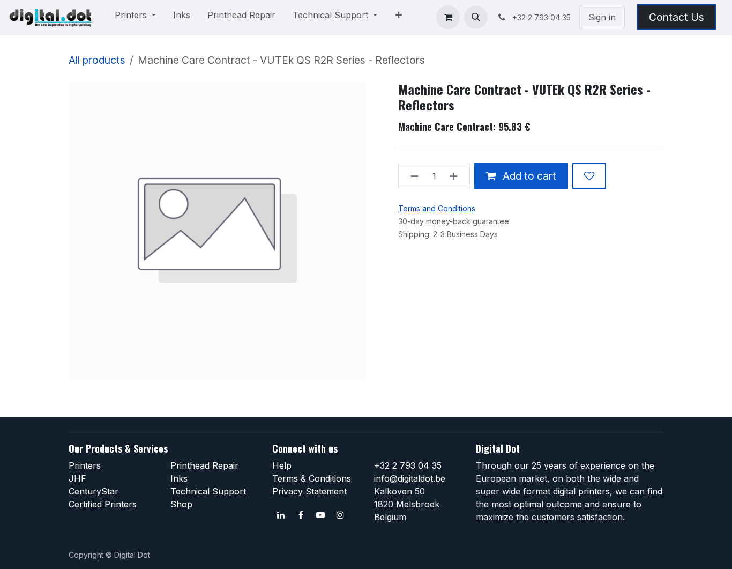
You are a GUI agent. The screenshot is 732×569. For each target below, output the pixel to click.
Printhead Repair (204, 465)
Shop (181, 504)
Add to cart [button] (528, 175)
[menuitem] (135, 17)
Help (282, 465)
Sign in (602, 17)
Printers (85, 465)
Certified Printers (103, 504)
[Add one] (456, 176)
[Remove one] (411, 176)
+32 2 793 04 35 (408, 465)
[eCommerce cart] (448, 17)
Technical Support (208, 491)
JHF (77, 478)
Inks (179, 478)
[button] (476, 17)
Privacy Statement (309, 491)
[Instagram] (340, 514)
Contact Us (676, 17)
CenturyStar (93, 491)
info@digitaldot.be (409, 478)
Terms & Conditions (311, 478)
